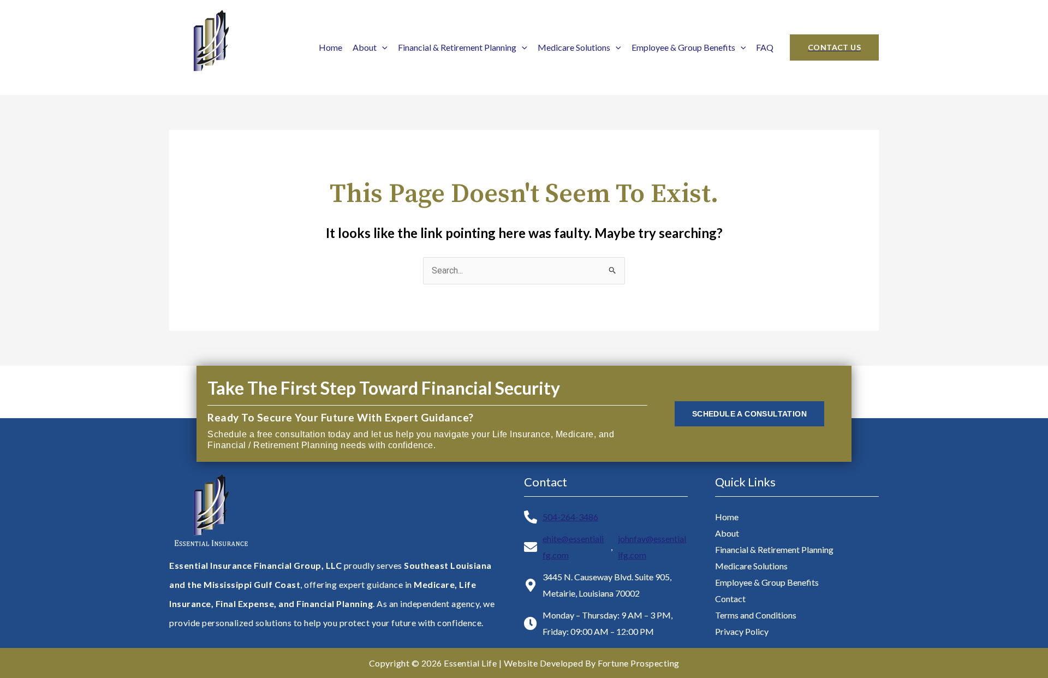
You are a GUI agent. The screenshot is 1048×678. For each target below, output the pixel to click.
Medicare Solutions (574, 47)
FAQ (764, 47)
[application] (382, 47)
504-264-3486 (570, 517)
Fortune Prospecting (639, 663)
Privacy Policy (742, 631)
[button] (834, 47)
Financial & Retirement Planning (457, 47)
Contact (730, 598)
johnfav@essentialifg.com (652, 546)
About (365, 47)
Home (330, 47)
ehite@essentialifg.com (573, 546)
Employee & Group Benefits (683, 47)
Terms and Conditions (755, 615)
